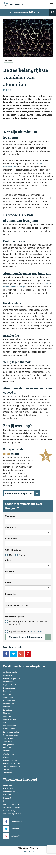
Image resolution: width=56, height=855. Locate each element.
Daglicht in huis (9, 685)
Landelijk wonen (10, 710)
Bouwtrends (8, 682)
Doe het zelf (8, 691)
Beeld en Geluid (9, 675)
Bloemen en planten (11, 679)
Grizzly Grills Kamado (11, 807)
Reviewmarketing (10, 792)
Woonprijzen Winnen (11, 763)
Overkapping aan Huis (12, 814)
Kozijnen (8, 61)
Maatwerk (7, 713)
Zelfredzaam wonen (11, 766)
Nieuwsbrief (14, 616)
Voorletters (10, 527)
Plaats (8, 583)
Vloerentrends (9, 748)
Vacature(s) (8, 789)
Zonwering (7, 770)
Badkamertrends (10, 672)
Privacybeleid (28, 851)
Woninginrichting (10, 760)
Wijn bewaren (8, 754)
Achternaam (11, 538)
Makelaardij (8, 716)
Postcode (9, 571)
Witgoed (6, 757)
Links (5, 801)
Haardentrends (9, 700)
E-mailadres (10, 594)
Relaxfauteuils (9, 729)
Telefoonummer (16, 605)
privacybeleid (36, 631)
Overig (6, 722)
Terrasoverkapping (11, 738)
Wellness (6, 751)
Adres (8, 560)
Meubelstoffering (10, 719)
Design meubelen (10, 688)
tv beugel (7, 798)
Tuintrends (7, 741)
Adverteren (7, 785)
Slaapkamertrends (10, 735)
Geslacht (13, 550)
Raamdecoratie (9, 726)
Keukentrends (8, 704)
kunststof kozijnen (10, 810)
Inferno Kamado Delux (12, 804)
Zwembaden (8, 773)
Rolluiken (7, 795)
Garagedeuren (9, 697)
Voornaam (10, 516)
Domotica (7, 694)
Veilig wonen (8, 744)
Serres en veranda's (11, 732)
